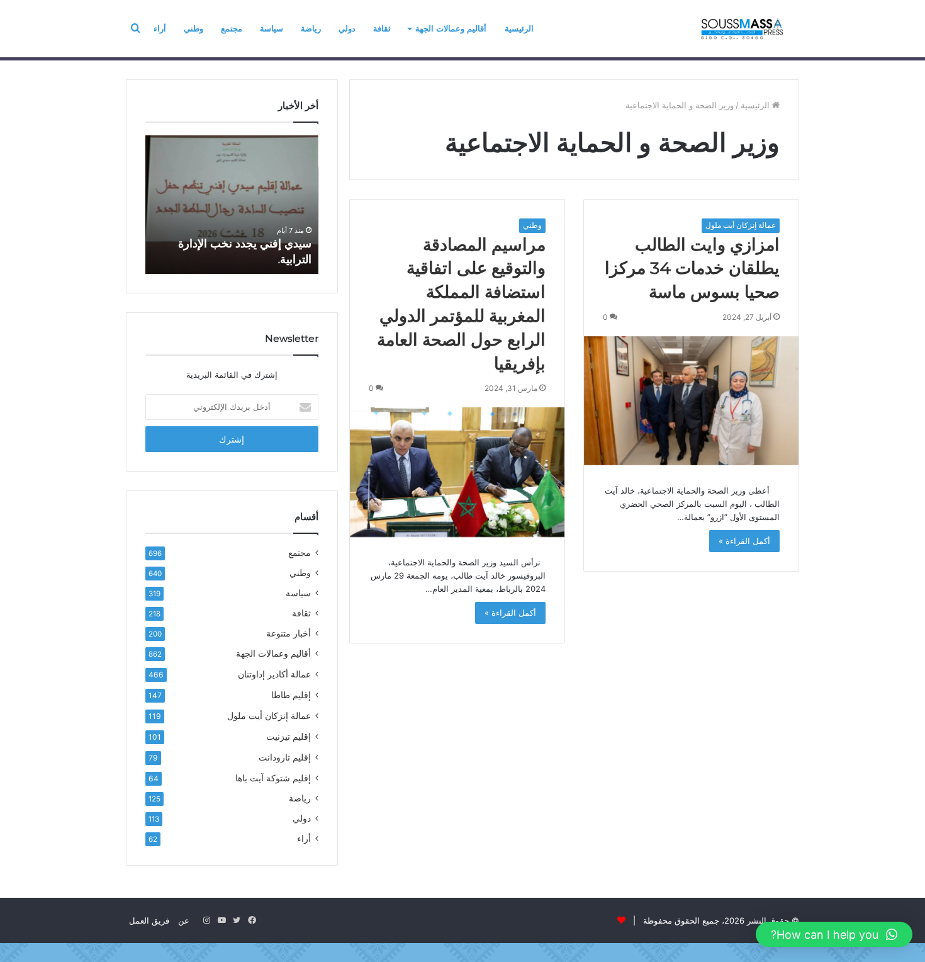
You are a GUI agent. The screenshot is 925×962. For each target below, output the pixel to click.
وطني (193, 28)
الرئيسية (519, 28)
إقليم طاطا (291, 694)
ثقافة (382, 28)
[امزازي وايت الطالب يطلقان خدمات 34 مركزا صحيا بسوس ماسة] (691, 400)
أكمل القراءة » (744, 541)
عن (183, 920)
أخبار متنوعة (288, 633)
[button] (834, 934)
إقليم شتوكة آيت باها (273, 777)
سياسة (271, 28)
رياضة (311, 28)
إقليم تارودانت (285, 757)
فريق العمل (149, 920)
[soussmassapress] (742, 28)
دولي (347, 28)
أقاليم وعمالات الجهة (450, 28)
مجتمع (231, 28)
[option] (231, 204)
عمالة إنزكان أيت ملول (740, 225)
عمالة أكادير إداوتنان (274, 674)
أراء (160, 28)
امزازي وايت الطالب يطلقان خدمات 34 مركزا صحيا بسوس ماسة (692, 268)
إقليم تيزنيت (288, 736)
